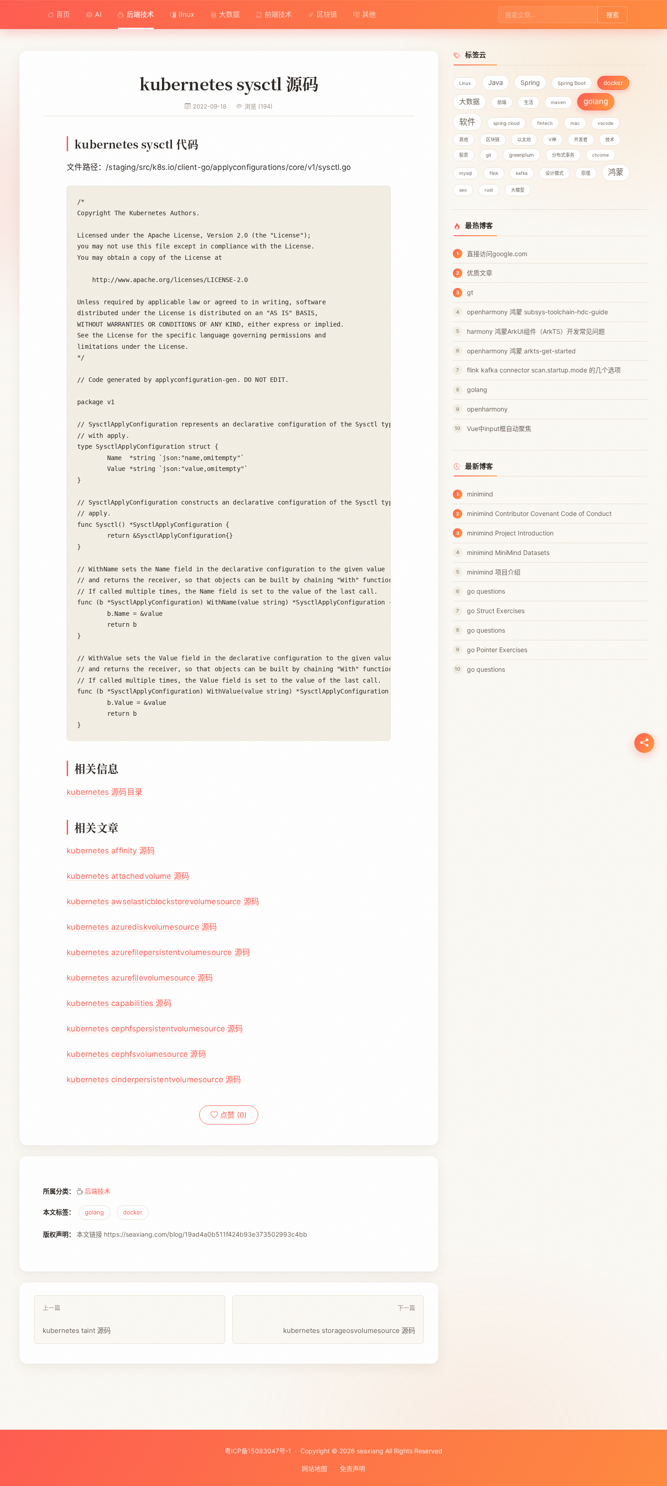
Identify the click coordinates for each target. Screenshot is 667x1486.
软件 (467, 122)
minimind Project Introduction (510, 533)
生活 (528, 102)
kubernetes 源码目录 (104, 792)
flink (494, 173)
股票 (463, 155)
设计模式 (554, 173)
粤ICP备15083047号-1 (258, 1451)
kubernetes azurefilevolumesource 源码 (140, 977)
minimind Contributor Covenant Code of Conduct (539, 513)
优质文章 (479, 273)
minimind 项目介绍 (493, 572)
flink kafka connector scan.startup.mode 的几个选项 (544, 370)
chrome (600, 155)
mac (575, 123)
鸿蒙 (615, 172)
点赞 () (232, 1114)
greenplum (521, 155)
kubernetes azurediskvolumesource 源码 (142, 926)
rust (489, 190)
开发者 (581, 139)
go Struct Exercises (496, 610)
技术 (609, 139)
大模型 (518, 190)
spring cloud (506, 123)
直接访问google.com (497, 254)
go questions (486, 591)
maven (558, 102)
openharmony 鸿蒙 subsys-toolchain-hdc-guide (537, 312)
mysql (465, 173)
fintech (545, 123)
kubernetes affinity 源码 (111, 850)
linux (186, 14)
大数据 (229, 14)
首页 (63, 14)
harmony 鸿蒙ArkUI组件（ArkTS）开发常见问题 (536, 331)
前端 (501, 102)
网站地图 (314, 1468)
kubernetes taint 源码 (77, 1319)
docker (132, 1212)
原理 (585, 173)
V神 (552, 139)
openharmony (487, 409)
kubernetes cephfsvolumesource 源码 (136, 1054)
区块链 (327, 14)
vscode (605, 123)
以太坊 (524, 139)
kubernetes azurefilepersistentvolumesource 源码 (158, 952)
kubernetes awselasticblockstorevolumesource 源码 (163, 901)
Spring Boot (572, 83)
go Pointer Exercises (497, 650)
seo (463, 190)
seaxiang (370, 1451)
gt (470, 292)
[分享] (644, 743)
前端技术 (278, 14)
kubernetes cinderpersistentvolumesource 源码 (154, 1079)
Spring (530, 82)
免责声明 (352, 1468)
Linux (465, 83)
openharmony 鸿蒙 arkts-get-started (521, 351)
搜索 (612, 15)
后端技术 (140, 14)
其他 (369, 14)
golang (94, 1212)
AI (98, 14)
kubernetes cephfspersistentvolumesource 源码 (155, 1028)
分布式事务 (563, 155)
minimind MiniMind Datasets (508, 552)
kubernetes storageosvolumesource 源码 (349, 1319)
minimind (480, 494)
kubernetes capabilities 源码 (119, 1003)
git (488, 155)
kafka (522, 173)
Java (495, 82)
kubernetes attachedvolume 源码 (128, 876)
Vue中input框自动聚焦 (499, 428)
